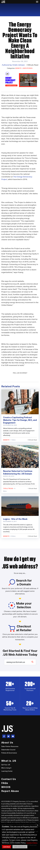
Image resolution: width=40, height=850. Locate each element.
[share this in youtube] (13, 736)
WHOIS (5, 787)
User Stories (27, 68)
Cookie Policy (31, 842)
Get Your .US (5, 764)
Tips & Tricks (8, 488)
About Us (7, 742)
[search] (32, 662)
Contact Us (8, 779)
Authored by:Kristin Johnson (14, 64)
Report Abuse (10, 791)
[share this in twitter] (8, 736)
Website (18, 68)
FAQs (4, 783)
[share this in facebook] (4, 736)
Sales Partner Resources (9, 746)
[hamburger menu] (37, 2)
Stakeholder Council (8, 749)
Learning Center (7, 771)
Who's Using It (6, 768)
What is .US (8, 760)
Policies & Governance (9, 753)
